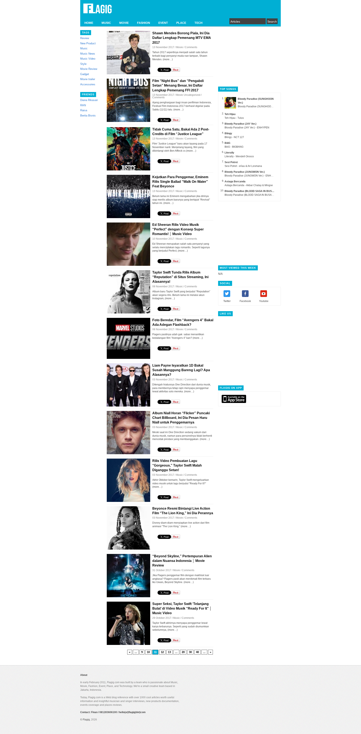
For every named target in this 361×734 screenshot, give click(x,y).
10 (148, 652)
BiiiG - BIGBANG (234, 146)
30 (190, 652)
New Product (88, 43)
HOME (88, 22)
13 (169, 652)
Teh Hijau (230, 114)
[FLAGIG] (97, 10)
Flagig (86, 719)
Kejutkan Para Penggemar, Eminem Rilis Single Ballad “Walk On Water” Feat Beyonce (180, 181)
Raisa (83, 110)
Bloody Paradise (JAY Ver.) (240, 123)
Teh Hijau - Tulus (234, 117)
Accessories (87, 84)
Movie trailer (87, 79)
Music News (87, 53)
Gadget (84, 74)
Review (84, 38)
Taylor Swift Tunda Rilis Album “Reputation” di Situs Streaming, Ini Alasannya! (180, 277)
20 (183, 652)
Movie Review (88, 68)
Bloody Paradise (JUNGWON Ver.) (245, 171)
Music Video (87, 58)
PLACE (181, 22)
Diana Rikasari (89, 100)
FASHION (143, 22)
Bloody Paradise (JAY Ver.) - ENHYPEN (247, 127)
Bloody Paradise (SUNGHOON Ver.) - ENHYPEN (265, 106)
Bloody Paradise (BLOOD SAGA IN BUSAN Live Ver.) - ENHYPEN (262, 194)
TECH (198, 22)
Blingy (228, 133)
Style (83, 63)
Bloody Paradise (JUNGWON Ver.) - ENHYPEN (251, 175)
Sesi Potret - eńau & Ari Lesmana (243, 166)
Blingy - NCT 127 (234, 137)
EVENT (163, 22)
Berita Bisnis (88, 115)
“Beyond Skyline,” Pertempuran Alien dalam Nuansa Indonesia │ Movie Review (182, 560)
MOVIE (124, 22)
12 (162, 652)
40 (197, 652)
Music (84, 48)
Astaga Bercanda (235, 181)
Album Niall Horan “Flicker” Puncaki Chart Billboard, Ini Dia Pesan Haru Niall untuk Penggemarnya (181, 417)
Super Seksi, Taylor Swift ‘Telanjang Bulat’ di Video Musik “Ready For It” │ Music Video (182, 608)
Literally (229, 152)
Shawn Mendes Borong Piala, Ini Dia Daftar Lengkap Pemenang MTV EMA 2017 (181, 37)
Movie (179, 47)
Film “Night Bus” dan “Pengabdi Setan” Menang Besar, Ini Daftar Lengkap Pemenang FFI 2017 (178, 85)
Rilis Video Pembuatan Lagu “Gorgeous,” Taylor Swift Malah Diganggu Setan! (177, 465)
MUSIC (106, 22)
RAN (83, 105)
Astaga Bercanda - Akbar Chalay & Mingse (249, 185)
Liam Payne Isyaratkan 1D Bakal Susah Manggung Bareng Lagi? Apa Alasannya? (181, 370)
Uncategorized (192, 94)
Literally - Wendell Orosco (239, 156)
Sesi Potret (231, 162)
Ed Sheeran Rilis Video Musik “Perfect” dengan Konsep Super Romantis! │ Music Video (178, 229)
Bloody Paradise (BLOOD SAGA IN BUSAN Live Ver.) (256, 191)
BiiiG (227, 143)
